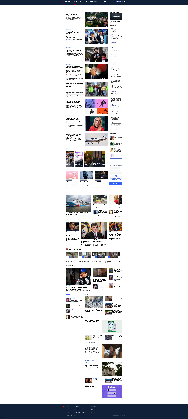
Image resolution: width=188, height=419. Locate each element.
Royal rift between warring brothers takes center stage (74, 40)
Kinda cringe (68, 181)
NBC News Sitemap (93, 406)
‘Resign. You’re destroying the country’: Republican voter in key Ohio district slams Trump (97, 260)
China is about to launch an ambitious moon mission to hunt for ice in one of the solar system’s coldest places (116, 37)
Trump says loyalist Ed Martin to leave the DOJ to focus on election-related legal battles (116, 75)
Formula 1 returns (90, 265)
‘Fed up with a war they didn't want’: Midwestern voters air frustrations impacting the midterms (110, 261)
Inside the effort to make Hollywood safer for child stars (73, 118)
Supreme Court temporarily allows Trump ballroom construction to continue (73, 14)
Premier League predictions (99, 265)
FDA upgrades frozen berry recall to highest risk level (117, 336)
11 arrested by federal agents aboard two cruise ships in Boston (116, 87)
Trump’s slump (98, 181)
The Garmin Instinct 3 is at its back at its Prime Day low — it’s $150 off (118, 144)
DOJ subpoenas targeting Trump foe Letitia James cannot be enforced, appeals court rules (116, 69)
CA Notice (76, 409)
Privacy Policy (77, 406)
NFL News (106, 265)
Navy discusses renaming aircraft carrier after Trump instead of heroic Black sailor (115, 240)
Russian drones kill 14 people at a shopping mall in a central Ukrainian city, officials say (116, 112)
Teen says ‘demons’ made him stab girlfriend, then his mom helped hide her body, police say (118, 213)
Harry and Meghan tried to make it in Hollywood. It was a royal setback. (74, 32)
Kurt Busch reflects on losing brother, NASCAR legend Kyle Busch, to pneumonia (99, 280)
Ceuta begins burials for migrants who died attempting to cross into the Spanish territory (116, 49)
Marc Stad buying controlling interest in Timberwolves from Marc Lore (118, 286)
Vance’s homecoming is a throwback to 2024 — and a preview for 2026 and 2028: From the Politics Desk (116, 63)
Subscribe (92, 409)
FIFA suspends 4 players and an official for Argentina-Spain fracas (118, 271)
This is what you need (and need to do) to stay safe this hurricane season (118, 138)
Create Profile (115, 183)
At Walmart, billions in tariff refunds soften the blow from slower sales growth (117, 379)
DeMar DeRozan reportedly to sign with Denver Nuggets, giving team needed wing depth (118, 278)
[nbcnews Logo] (64, 406)
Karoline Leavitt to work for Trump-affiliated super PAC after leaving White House (116, 30)
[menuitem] (75, 1)
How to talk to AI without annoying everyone (97, 380)
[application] (96, 139)
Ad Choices (68, 412)
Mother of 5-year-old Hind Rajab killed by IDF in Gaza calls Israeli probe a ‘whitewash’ (74, 50)
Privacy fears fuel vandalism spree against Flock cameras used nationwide (74, 85)
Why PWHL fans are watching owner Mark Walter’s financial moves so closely (73, 102)
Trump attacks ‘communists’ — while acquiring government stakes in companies (74, 67)
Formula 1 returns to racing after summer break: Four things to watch (77, 288)
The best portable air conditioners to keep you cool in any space (118, 155)
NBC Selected (93, 412)
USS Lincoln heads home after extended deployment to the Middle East (72, 239)
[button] (87, 1)
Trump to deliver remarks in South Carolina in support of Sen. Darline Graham (75, 75)
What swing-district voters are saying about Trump (116, 44)
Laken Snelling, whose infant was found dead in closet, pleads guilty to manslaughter (115, 206)
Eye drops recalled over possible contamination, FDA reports (92, 320)
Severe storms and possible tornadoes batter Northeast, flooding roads (99, 206)
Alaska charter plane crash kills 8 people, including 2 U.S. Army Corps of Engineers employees (74, 135)
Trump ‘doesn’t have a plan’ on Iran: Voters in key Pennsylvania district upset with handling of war (85, 260)
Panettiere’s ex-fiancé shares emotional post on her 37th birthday (74, 126)
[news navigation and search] (125, 1)
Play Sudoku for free (89, 386)
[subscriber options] (123, 1)
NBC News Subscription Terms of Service (81, 412)
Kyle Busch (79, 265)
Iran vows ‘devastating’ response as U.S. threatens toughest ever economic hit (117, 297)
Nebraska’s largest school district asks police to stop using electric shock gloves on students (102, 213)
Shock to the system (84, 181)
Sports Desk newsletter (113, 265)
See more (116, 129)
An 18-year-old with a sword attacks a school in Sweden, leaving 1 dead (115, 81)
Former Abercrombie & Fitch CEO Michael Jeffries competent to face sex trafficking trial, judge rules (116, 100)
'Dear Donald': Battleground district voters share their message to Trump (70, 260)
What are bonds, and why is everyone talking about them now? (91, 365)
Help (67, 409)
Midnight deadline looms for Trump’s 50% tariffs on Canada (74, 79)
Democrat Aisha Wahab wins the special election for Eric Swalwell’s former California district (76, 300)
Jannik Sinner (84, 265)
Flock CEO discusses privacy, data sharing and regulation (73, 96)
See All (116, 160)
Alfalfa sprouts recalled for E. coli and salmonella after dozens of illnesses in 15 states (98, 337)
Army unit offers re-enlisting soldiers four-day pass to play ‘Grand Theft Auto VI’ (93, 352)
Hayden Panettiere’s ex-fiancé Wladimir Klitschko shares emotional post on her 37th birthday (116, 125)
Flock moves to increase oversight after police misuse (74, 93)
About (67, 406)
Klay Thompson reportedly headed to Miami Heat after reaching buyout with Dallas (102, 287)
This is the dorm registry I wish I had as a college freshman (118, 150)
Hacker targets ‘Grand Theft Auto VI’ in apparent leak (92, 345)
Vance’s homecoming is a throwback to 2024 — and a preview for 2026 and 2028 (115, 234)
